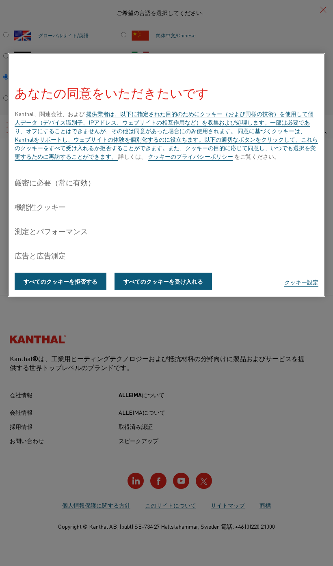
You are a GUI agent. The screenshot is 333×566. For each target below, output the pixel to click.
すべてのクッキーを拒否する (60, 281)
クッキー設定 (301, 282)
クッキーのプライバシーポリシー (190, 156)
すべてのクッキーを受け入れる (163, 281)
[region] (166, 175)
